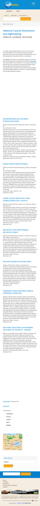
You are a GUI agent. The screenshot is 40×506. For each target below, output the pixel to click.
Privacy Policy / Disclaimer (10, 485)
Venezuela (14, 15)
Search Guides (26, 19)
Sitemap (5, 487)
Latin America (23, 15)
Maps (7, 422)
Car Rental (9, 11)
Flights (8, 419)
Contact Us (6, 483)
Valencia (6, 15)
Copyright (7, 401)
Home (4, 480)
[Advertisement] (12, 43)
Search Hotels (8, 466)
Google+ (36, 500)
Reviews (8, 425)
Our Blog (5, 482)
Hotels (18, 11)
